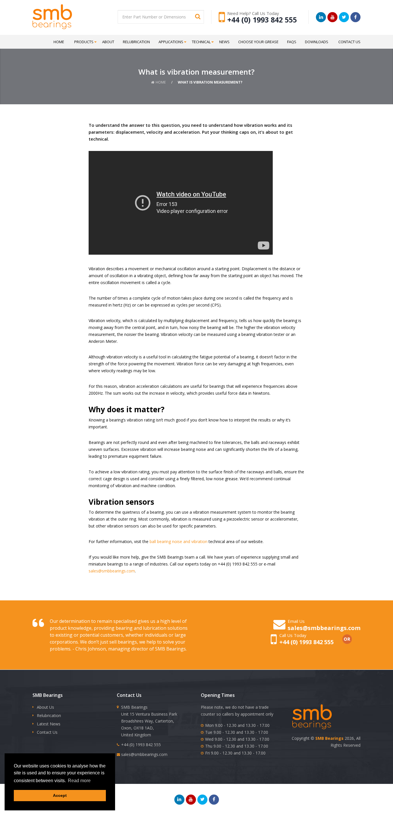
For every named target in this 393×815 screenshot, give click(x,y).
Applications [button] (171, 41)
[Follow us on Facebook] (355, 17)
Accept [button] (60, 795)
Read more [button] (79, 780)
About (108, 41)
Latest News (48, 724)
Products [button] (84, 41)
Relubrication (136, 41)
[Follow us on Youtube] (332, 17)
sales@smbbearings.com (112, 571)
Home (59, 41)
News (224, 41)
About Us (45, 707)
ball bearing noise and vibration (178, 541)
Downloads (316, 41)
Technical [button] (201, 41)
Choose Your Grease (258, 41)
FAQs (291, 41)
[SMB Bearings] (67, 16)
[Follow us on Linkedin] (321, 17)
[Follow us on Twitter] (344, 17)
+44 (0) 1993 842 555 (262, 19)
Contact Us (349, 41)
